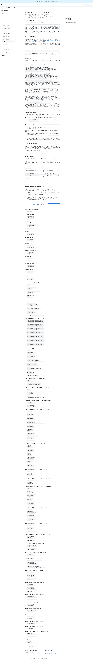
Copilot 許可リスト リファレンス (10, 7)
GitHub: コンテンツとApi (31, 301)
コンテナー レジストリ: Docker (32, 282)
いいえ (32, 652)
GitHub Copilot (4, 10)
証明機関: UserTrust (29, 276)
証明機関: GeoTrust (29, 231)
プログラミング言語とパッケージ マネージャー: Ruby (37, 507)
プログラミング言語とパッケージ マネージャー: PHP (36, 478)
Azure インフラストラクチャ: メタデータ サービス (36, 209)
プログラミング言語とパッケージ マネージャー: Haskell (37, 400)
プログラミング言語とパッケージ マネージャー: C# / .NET (38, 348)
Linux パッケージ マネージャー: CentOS (34, 602)
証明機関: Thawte (29, 237)
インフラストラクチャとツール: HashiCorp (34, 543)
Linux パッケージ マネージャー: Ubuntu (34, 570)
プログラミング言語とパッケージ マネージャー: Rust (37, 523)
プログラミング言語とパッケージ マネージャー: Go (36, 387)
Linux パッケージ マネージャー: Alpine (33, 608)
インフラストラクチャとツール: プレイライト (35, 558)
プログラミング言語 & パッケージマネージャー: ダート (37, 378)
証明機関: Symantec (29, 222)
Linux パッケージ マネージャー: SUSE (33, 621)
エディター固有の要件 (31, 144)
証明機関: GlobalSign (30, 250)
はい (28, 652)
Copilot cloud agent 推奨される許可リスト (37, 186)
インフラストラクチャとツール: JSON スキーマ (35, 552)
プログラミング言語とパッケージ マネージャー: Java (37, 409)
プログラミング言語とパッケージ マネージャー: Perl (36, 469)
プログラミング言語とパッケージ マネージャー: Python (37, 486)
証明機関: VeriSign (29, 244)
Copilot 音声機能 (29, 156)
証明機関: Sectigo (29, 269)
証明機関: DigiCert (29, 214)
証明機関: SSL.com (29, 256)
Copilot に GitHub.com (31, 37)
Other (26, 639)
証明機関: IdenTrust (29, 263)
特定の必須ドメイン (29, 58)
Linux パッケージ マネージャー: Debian (34, 582)
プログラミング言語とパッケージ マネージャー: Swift (37, 534)
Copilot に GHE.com (30, 112)
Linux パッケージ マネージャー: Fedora (34, 594)
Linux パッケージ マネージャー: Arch (33, 614)
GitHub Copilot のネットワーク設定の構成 (46, 32)
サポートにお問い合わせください (51, 653)
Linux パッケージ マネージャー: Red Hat (34, 626)
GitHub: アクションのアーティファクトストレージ (36, 318)
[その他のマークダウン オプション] (74, 13)
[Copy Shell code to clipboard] (59, 48)
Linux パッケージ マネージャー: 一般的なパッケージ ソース (38, 631)
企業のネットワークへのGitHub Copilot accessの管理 (46, 86)
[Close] (90, 1)
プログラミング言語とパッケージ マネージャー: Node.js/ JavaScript (40, 443)
